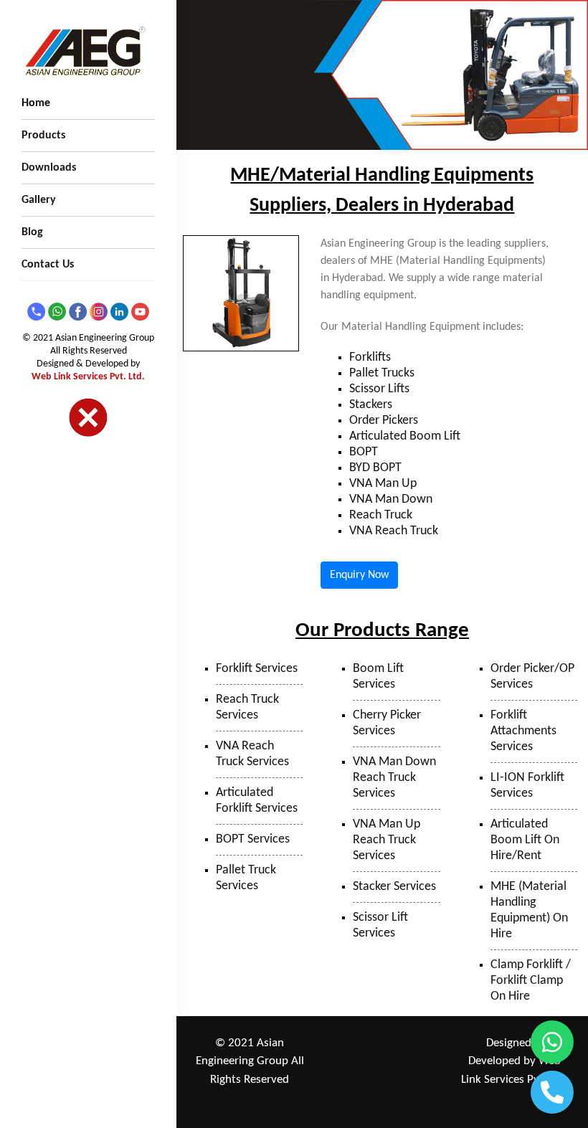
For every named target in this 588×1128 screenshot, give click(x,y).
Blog (32, 232)
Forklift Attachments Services (523, 731)
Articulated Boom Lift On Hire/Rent (524, 840)
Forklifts (370, 357)
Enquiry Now (359, 575)
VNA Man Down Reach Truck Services (394, 777)
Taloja (425, 1043)
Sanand (393, 1081)
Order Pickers (383, 420)
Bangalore (408, 1100)
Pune (393, 1043)
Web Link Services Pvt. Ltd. (88, 376)
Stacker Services (394, 887)
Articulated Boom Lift (404, 436)
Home (36, 103)
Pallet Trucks (381, 373)
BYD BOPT (375, 468)
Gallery (39, 200)
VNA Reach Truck (393, 531)
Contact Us (48, 264)
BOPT (363, 452)
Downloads (49, 168)
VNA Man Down (390, 499)
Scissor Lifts (379, 389)
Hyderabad (357, 1100)
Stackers (370, 405)
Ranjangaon (350, 1043)
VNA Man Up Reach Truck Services (386, 840)
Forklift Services (257, 669)
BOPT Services (253, 839)
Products (43, 135)
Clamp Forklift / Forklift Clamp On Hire (530, 980)
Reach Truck (380, 515)
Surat (358, 1081)
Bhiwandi (403, 1062)
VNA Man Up (383, 483)
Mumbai (358, 1062)
